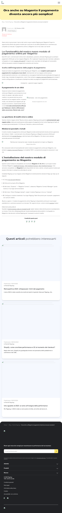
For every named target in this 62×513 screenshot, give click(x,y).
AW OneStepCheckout (31, 166)
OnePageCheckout (18, 166)
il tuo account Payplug (13, 179)
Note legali (6, 485)
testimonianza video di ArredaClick (19, 209)
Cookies (6, 491)
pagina (51, 203)
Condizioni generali (8, 482)
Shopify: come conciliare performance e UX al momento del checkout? (29, 347)
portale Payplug (16, 136)
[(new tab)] (4, 499)
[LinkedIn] (32, 222)
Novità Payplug (12, 31)
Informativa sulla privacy (41, 458)
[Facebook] (29, 222)
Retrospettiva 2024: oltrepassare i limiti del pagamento (24, 289)
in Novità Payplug (9, 285)
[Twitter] (27, 222)
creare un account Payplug (44, 77)
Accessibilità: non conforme (11, 494)
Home (5, 425)
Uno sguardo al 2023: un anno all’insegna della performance (26, 406)
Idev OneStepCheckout (45, 166)
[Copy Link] (35, 222)
